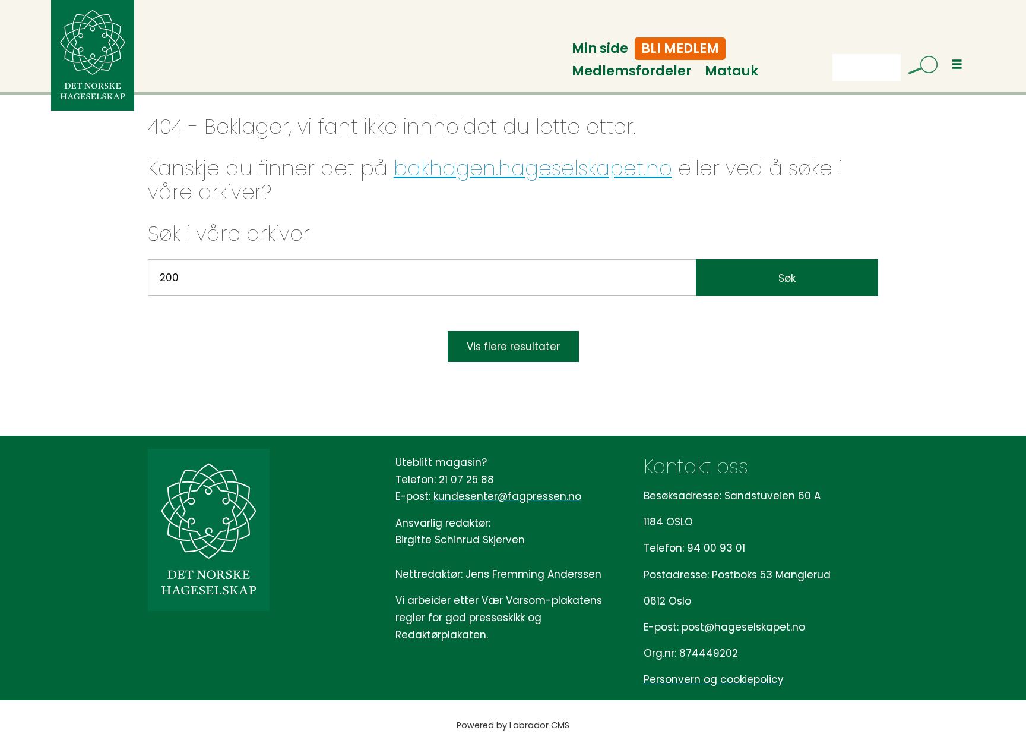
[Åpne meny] (957, 64)
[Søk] (918, 67)
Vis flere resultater (513, 346)
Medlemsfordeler (632, 71)
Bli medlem (680, 48)
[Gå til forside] (92, 55)
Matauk (731, 71)
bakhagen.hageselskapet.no (533, 168)
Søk (787, 278)
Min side (600, 48)
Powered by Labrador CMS (513, 725)
